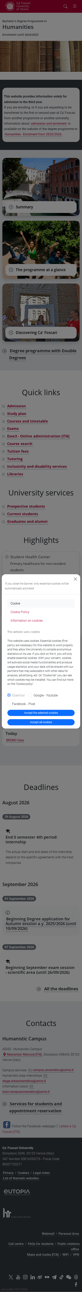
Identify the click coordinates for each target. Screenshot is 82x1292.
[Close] (75, 579)
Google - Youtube (46, 695)
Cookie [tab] (15, 603)
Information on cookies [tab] (27, 620)
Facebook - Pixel (23, 704)
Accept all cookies (41, 722)
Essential (18, 695)
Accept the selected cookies (41, 712)
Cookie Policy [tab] (20, 612)
